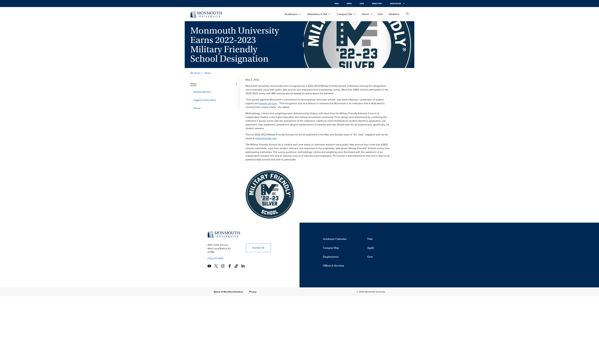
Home (197, 73)
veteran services (268, 103)
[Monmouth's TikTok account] (236, 266)
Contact (255, 247)
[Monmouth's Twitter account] (216, 266)
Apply (349, 3)
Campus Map (331, 247)
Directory (377, 3)
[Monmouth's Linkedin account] (243, 266)
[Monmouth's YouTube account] (209, 266)
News (208, 73)
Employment (331, 256)
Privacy (252, 291)
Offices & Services (333, 265)
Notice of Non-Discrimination (228, 291)
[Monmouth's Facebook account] (229, 266)
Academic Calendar (335, 239)
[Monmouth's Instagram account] (223, 266)
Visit (336, 3)
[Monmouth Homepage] (206, 14)
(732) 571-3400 (215, 258)
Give (362, 3)
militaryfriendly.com (266, 138)
